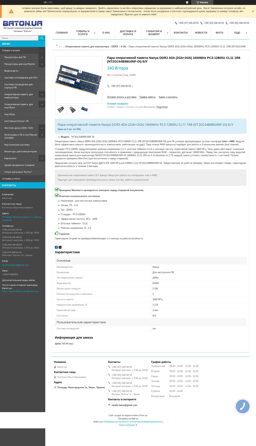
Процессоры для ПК (15, 57)
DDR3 (114, 46)
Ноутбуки (9, 114)
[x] (60, 248)
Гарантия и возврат (154, 33)
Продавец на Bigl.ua (128, 418)
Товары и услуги (11, 50)
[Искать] (41, 38)
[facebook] (56, 248)
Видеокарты (11, 70)
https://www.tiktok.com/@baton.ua (20, 291)
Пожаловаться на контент (116, 422)
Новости (201, 32)
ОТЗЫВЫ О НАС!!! (11, 178)
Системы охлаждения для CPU (20, 77)
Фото (219, 32)
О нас (106, 32)
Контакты (181, 32)
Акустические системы (17, 144)
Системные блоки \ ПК (16, 121)
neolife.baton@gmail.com (15, 264)
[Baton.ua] (23, 23)
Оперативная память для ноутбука (18, 106)
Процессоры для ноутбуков (19, 63)
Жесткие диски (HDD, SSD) (18, 127)
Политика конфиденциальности (147, 422)
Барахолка (10, 158)
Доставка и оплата (128, 33)
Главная (62, 32)
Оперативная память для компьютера (18, 96)
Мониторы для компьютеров (20, 151)
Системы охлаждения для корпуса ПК (18, 86)
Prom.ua (143, 415)
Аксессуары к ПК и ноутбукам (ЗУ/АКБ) (20, 136)
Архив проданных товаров (19, 165)
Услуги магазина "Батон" (18, 171)
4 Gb (123, 46)
